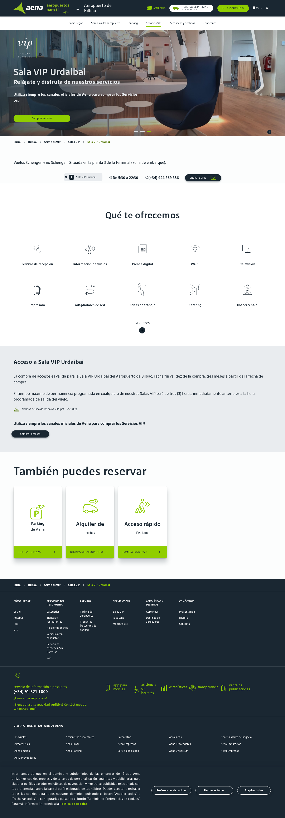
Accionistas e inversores (80, 737)
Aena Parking (74, 750)
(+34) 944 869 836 (163, 177)
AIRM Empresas (230, 750)
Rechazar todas (214, 790)
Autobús (18, 617)
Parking (133, 23)
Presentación (187, 611)
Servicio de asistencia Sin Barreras (55, 648)
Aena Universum (178, 750)
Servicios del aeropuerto (105, 23)
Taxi (16, 623)
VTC (16, 629)
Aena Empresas (127, 743)
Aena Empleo (22, 750)
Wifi (49, 658)
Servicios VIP (153, 23)
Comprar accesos (42, 118)
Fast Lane (118, 617)
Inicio (17, 142)
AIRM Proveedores (25, 757)
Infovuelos (20, 737)
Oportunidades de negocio (236, 737)
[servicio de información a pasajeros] (57, 677)
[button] (78, 8)
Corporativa (124, 737)
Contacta (184, 623)
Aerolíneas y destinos (182, 23)
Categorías (53, 611)
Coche (17, 611)
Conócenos (209, 23)
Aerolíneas (152, 611)
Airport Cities (22, 743)
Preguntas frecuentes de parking (88, 625)
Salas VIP (74, 142)
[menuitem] (75, 23)
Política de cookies (73, 804)
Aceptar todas (254, 790)
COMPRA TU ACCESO (134, 551)
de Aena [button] (38, 526)
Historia (184, 617)
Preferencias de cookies (171, 790)
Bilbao (32, 142)
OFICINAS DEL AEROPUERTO (86, 551)
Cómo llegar (76, 23)
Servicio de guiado (128, 750)
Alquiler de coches (57, 627)
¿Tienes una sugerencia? (31, 698)
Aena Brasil (72, 743)
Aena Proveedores (180, 743)
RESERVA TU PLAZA (29, 551)
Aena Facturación (231, 743)
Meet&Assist (120, 623)
